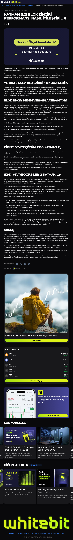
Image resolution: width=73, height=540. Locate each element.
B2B (63, 533)
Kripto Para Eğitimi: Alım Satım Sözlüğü (15, 5)
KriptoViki (30, 5)
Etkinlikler (11, 533)
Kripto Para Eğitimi (54, 533)
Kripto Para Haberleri (22, 533)
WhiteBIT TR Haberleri (39, 533)
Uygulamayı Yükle (53, 416)
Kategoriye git (35, 465)
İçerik (6, 24)
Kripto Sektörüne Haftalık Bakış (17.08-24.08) (50, 448)
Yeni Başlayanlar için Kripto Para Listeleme (51, 490)
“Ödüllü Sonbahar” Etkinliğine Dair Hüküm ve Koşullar (19, 448)
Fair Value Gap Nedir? (15, 489)
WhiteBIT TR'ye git (36, 381)
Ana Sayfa (2, 5)
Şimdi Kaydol (36, 340)
